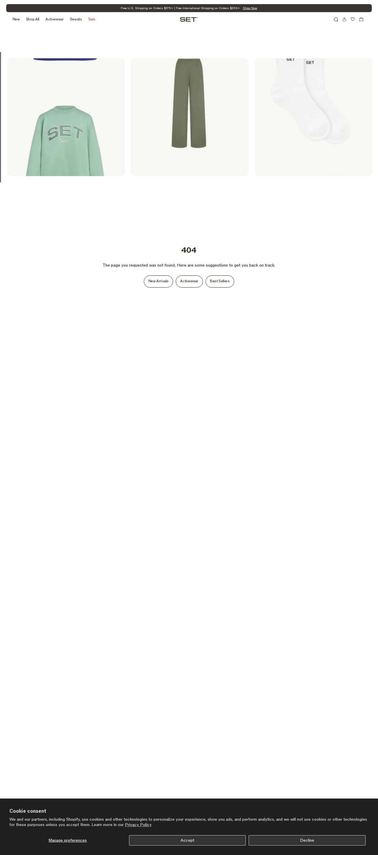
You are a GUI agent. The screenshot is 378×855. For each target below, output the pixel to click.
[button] (336, 19)
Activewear (189, 281)
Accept (187, 840)
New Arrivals (159, 281)
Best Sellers (220, 281)
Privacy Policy (138, 825)
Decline (307, 840)
